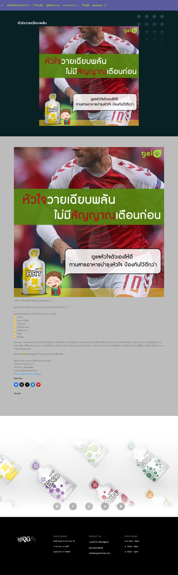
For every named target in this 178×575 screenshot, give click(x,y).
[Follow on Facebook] (73, 506)
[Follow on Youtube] (121, 506)
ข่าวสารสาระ (69, 5)
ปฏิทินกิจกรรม (53, 5)
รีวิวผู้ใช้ (86, 5)
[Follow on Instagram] (105, 506)
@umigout (103, 542)
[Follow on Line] (57, 506)
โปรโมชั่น (38, 5)
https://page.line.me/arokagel (28, 374)
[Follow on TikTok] (89, 506)
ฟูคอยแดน (98, 5)
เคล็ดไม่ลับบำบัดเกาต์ (17, 5)
